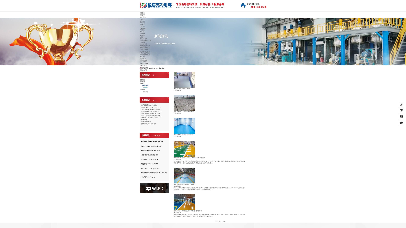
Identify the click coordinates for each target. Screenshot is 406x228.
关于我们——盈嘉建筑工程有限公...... (151, 117)
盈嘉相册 (142, 24)
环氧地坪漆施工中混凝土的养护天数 (184, 111)
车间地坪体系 (143, 44)
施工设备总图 (143, 39)
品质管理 (142, 33)
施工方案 (142, 35)
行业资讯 (145, 98)
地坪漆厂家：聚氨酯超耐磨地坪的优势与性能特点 (188, 211)
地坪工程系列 (143, 62)
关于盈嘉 (142, 14)
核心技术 (142, 21)
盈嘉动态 (145, 92)
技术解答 (145, 104)
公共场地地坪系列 (145, 55)
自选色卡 (142, 79)
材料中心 (142, 56)
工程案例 (142, 42)
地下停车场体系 (144, 49)
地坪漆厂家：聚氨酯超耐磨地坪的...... (151, 115)
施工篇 (141, 37)
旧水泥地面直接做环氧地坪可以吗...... (151, 109)
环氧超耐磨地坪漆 (146, 122)
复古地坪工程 (143, 74)
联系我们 (142, 89)
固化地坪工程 (143, 65)
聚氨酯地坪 (144, 120)
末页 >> (223, 221)
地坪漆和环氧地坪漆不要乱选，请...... (151, 111)
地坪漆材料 (143, 58)
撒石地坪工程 (143, 69)
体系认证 (142, 32)
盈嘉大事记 (143, 17)
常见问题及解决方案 (145, 40)
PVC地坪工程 (143, 70)
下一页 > (218, 221)
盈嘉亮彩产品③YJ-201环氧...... (149, 124)
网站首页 (142, 12)
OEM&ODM (143, 28)
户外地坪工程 (143, 72)
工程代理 (142, 26)
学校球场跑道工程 (145, 76)
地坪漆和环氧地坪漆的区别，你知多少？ (185, 184)
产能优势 (142, 30)
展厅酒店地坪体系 (145, 47)
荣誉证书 (142, 23)
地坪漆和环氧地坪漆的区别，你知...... (151, 113)
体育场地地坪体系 (145, 53)
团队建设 (142, 19)
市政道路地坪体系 (145, 51)
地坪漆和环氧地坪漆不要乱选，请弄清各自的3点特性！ (189, 157)
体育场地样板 (143, 60)
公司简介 (142, 16)
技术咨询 (142, 81)
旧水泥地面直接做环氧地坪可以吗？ (184, 134)
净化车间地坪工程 (145, 46)
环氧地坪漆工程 (144, 63)
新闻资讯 (145, 85)
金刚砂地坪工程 (144, 67)
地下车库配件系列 (145, 78)
